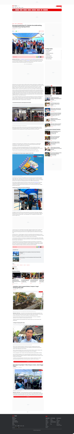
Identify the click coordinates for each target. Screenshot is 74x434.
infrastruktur (36, 182)
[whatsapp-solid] (37, 57)
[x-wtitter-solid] (40, 57)
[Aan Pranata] (13, 268)
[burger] (61, 7)
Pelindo (34, 59)
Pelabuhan (22, 59)
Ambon (28, 60)
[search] (55, 6)
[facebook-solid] (39, 57)
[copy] (42, 57)
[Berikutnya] (44, 313)
